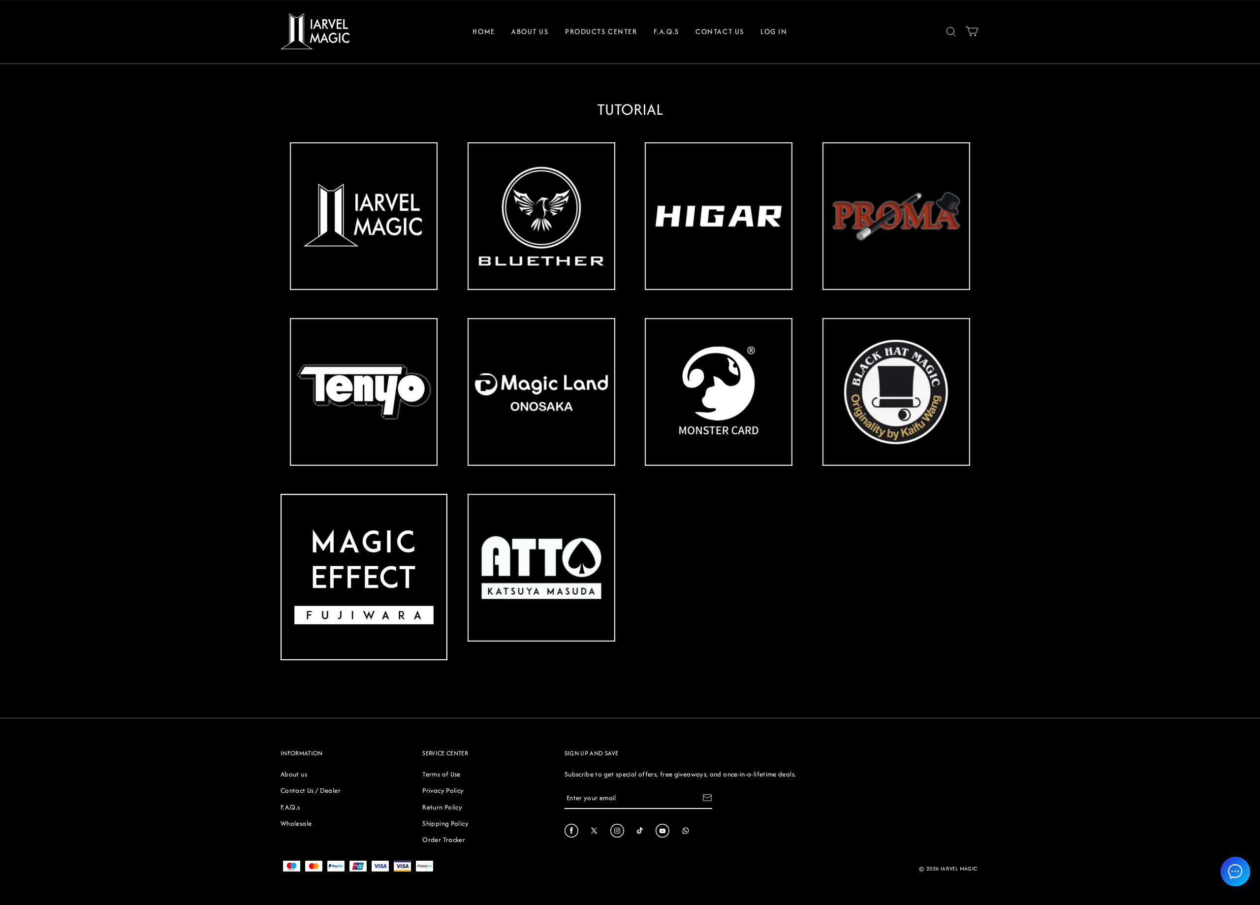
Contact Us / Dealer (311, 790)
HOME (483, 31)
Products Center (601, 31)
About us (294, 774)
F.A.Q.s (666, 31)
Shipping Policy (445, 823)
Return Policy (442, 807)
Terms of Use (441, 774)
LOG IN (773, 31)
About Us (529, 31)
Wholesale (296, 823)
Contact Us (719, 31)
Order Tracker (443, 839)
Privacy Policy (443, 790)
